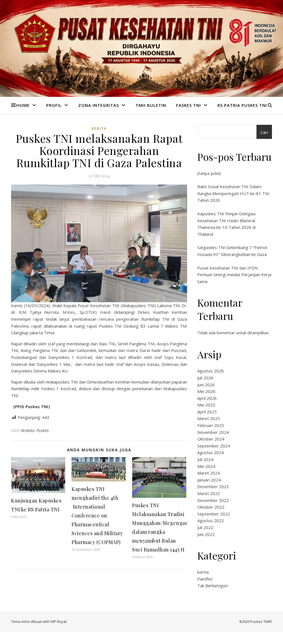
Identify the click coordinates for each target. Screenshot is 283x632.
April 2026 (207, 398)
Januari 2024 (209, 480)
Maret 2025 (208, 418)
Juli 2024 (205, 459)
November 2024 (213, 432)
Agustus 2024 (210, 452)
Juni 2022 (206, 534)
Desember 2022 (213, 500)
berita (99, 128)
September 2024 (213, 446)
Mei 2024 (206, 466)
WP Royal (58, 621)
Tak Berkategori (212, 585)
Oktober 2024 (210, 439)
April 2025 (207, 412)
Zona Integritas (98, 105)
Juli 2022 (205, 527)
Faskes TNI (188, 105)
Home (23, 105)
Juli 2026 (205, 377)
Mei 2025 (206, 405)
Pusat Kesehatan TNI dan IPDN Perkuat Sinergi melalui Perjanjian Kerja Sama (234, 274)
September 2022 (213, 514)
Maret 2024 (208, 473)
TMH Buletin (150, 105)
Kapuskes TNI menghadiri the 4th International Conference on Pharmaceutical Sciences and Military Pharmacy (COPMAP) (97, 515)
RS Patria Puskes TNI (242, 105)
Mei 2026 (206, 391)
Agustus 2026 (210, 371)
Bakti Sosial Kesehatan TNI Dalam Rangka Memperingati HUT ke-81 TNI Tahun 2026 (233, 193)
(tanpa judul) (209, 173)
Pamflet (205, 579)
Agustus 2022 (210, 520)
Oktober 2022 (210, 507)
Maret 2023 (208, 493)
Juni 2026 (206, 384)
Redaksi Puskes (35, 430)
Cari (264, 132)
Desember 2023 (213, 486)
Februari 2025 (210, 425)
